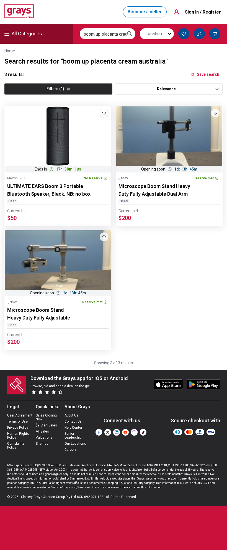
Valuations (44, 437)
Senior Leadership (73, 435)
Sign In (203, 12)
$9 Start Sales (46, 425)
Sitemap (42, 444)
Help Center (73, 427)
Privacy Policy (17, 427)
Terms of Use (17, 421)
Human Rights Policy (18, 435)
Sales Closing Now (46, 417)
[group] (58, 136)
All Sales (42, 431)
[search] (129, 33)
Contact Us (73, 421)
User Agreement (19, 415)
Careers (71, 450)
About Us (71, 415)
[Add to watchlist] (104, 113)
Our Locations (75, 444)
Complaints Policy (16, 445)
